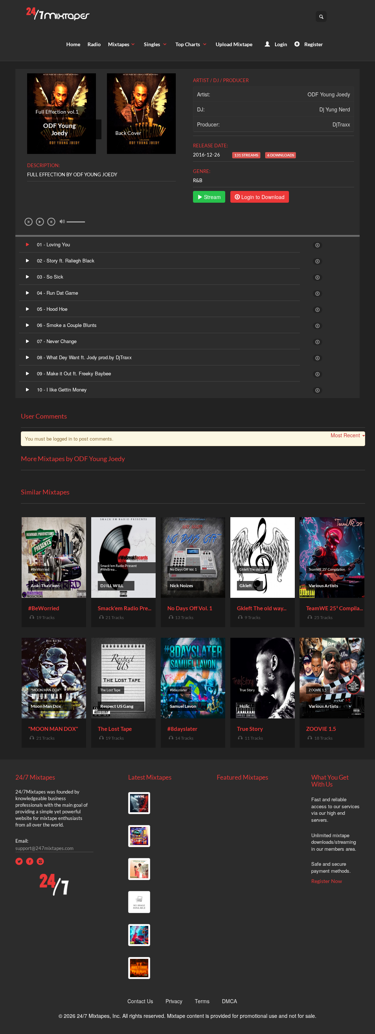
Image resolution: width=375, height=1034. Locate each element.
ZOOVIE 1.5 (321, 728)
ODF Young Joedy (329, 94)
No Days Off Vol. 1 (189, 608)
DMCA (229, 1001)
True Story (250, 728)
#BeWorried (43, 608)
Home (73, 44)
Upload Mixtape (234, 44)
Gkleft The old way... (261, 608)
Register (313, 44)
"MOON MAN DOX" (53, 728)
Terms (202, 1001)
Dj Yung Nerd (334, 109)
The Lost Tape (115, 728)
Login (280, 44)
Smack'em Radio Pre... (124, 608)
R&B (197, 180)
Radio (94, 44)
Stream (212, 196)
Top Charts (188, 44)
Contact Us (140, 1001)
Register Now (326, 881)
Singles (152, 44)
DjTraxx (341, 124)
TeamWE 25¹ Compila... (334, 608)
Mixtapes (118, 44)
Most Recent (345, 435)
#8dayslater (182, 728)
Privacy (174, 1001)
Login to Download (262, 196)
